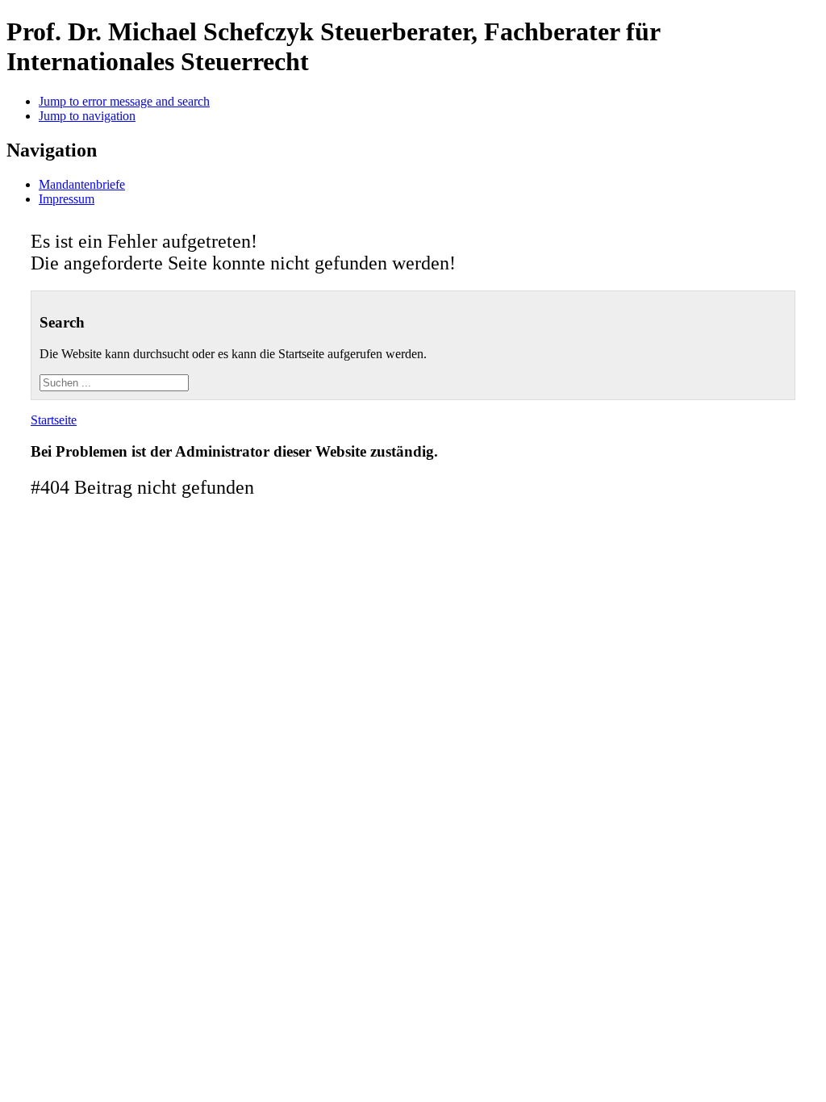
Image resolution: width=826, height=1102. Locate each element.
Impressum (66, 199)
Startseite (54, 420)
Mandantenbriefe (82, 184)
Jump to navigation (87, 116)
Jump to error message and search (124, 101)
